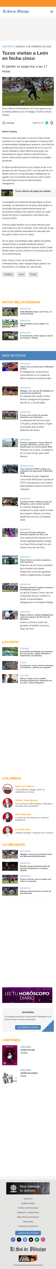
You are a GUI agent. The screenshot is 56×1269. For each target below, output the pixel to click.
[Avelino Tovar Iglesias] (7, 803)
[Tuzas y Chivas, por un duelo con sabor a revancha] (10, 879)
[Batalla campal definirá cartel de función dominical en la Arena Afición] (10, 866)
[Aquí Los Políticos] (7, 789)
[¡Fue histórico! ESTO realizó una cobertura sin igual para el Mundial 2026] (10, 479)
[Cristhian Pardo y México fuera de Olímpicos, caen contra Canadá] (10, 511)
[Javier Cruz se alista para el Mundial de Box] (10, 372)
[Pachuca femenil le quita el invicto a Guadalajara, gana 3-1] (10, 595)
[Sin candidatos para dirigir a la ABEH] (10, 323)
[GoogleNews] (25, 1239)
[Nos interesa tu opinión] (28, 1188)
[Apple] (31, 1239)
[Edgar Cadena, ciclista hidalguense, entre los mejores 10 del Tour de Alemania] (10, 622)
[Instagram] (43, 1239)
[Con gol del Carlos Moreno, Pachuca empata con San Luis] (10, 540)
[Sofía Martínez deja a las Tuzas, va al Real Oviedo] (10, 311)
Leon (21, 274)
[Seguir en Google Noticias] (51, 123)
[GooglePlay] (37, 1239)
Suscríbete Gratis (27, 1027)
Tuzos (33, 274)
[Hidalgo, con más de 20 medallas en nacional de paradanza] (10, 397)
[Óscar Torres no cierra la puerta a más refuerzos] (10, 568)
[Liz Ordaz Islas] (7, 831)
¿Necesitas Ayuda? (28, 1233)
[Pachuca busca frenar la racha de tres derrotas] (10, 891)
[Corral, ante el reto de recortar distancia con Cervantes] (10, 423)
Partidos (8, 274)
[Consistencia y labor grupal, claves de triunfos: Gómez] (10, 335)
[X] (19, 1239)
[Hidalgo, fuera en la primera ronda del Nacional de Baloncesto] (10, 854)
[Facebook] (13, 1239)
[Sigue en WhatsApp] (47, 123)
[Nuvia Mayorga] (7, 817)
